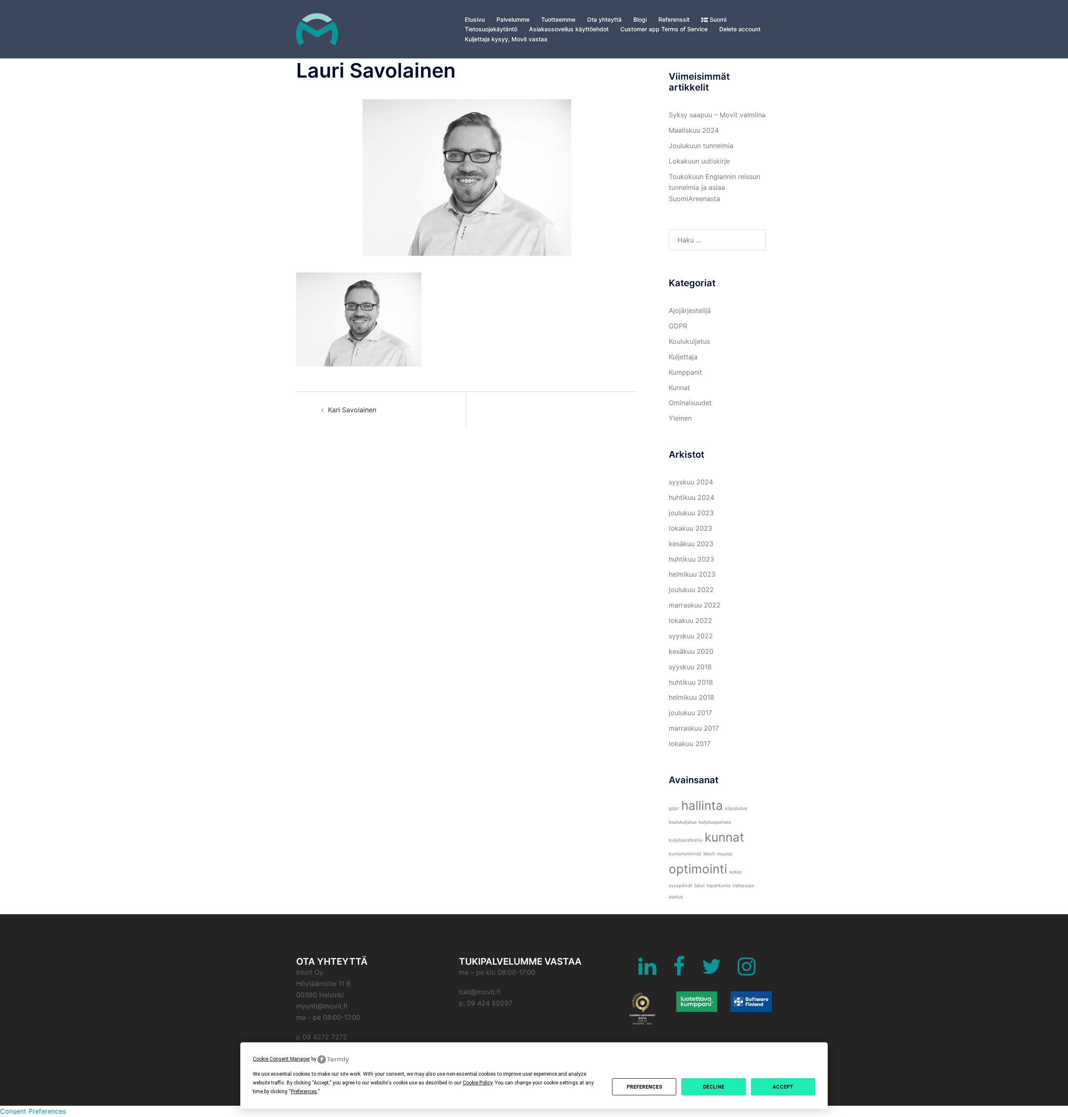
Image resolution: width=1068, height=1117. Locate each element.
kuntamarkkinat (685, 854)
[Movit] (317, 28)
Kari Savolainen (352, 410)
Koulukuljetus (689, 341)
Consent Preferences (33, 1111)
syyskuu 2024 (691, 482)
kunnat (724, 837)
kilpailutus (736, 808)
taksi (699, 885)
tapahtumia (718, 885)
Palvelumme (512, 19)
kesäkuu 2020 (691, 651)
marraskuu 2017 (694, 728)
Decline (713, 1087)
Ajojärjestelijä (690, 310)
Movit (709, 854)
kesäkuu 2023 (691, 544)
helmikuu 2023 (692, 574)
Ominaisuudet (690, 402)
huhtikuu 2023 (691, 559)
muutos (725, 854)
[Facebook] (679, 971)
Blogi (640, 19)
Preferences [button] (304, 1091)
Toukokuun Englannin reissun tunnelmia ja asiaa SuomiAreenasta (714, 187)
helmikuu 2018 (691, 697)
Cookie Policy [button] (477, 1083)
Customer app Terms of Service (664, 29)
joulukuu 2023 (691, 513)
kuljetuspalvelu (715, 822)
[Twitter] (711, 971)
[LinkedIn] (647, 971)
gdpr (674, 808)
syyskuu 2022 (691, 636)
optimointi (698, 869)
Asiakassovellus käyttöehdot (569, 29)
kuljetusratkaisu (686, 840)
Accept (783, 1087)
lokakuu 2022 (690, 620)
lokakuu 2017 (689, 743)
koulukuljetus (683, 822)
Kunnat (679, 387)
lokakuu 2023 (690, 528)
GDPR (678, 326)
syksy (735, 872)
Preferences (644, 1087)
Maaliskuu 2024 (694, 130)
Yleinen (680, 418)
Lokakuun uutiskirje (699, 161)
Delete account (740, 29)
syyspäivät (680, 885)
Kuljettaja (683, 357)
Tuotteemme (558, 19)
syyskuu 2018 (690, 667)
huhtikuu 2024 (691, 497)
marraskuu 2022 (694, 605)
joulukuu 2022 (691, 589)
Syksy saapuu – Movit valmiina (717, 115)
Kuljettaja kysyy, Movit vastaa (506, 39)
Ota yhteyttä (604, 19)
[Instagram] (747, 971)
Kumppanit (685, 372)
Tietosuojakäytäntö (491, 29)
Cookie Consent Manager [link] (281, 1059)
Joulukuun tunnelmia (701, 145)
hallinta (702, 805)
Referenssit (674, 19)
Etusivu (475, 19)
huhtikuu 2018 (691, 682)
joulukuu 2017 (690, 713)
